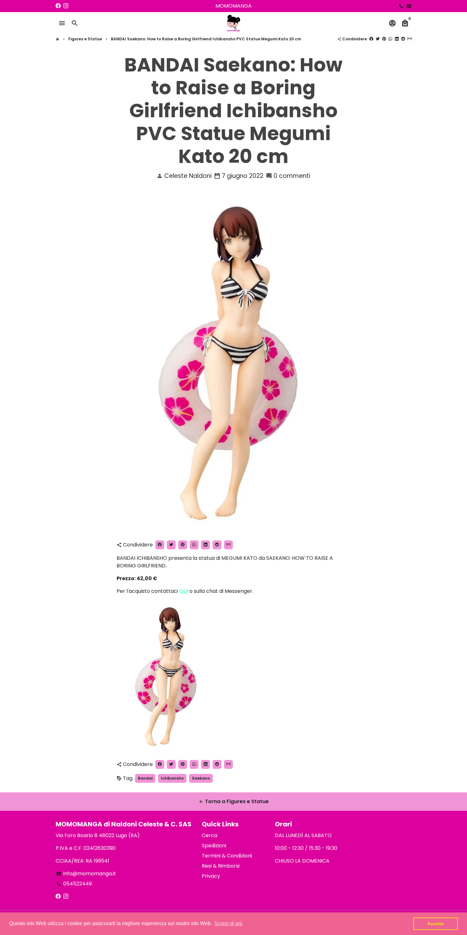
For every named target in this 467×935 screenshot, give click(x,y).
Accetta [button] (435, 923)
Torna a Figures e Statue (234, 801)
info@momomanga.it (86, 873)
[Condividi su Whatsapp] (390, 39)
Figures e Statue (85, 39)
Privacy (211, 876)
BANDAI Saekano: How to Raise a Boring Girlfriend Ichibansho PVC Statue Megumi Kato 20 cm (206, 39)
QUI (183, 591)
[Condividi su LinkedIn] (397, 39)
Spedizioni (214, 845)
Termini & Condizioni (227, 855)
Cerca (209, 835)
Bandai (145, 778)
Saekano (201, 778)
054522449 (74, 883)
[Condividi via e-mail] (409, 39)
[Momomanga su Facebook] (58, 6)
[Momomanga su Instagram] (65, 6)
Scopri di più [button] (228, 923)
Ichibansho (172, 778)
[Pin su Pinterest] (384, 39)
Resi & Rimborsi (221, 866)
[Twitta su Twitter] (378, 39)
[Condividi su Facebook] (371, 39)
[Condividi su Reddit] (403, 39)
